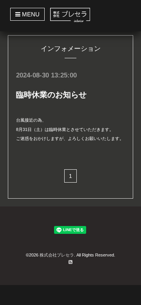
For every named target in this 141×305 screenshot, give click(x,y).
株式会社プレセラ (57, 255)
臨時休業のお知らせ (51, 94)
